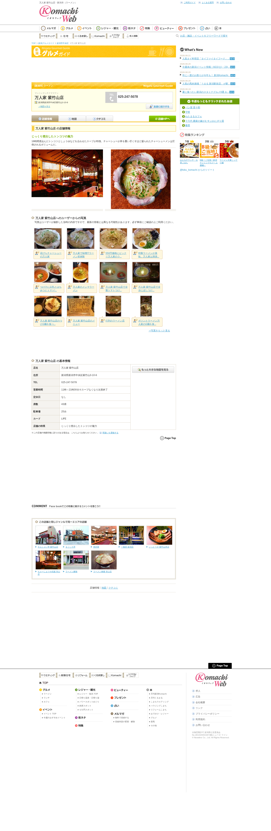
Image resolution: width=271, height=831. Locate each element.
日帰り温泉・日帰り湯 (89, 698)
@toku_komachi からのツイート (197, 170)
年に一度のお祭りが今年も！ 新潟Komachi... (206, 75)
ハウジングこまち (159, 706)
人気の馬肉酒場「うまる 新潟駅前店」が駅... (206, 83)
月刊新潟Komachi (159, 694)
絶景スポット (85, 706)
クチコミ (113, 587)
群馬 (153, 722)
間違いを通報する (110, 433)
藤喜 (187, 125)
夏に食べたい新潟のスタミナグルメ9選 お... (205, 92)
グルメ (154, 718)
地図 (104, 587)
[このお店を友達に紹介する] (159, 105)
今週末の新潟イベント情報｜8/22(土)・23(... (206, 67)
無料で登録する (122, 718)
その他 (154, 725)
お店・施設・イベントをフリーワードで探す (204, 35)
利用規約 (200, 719)
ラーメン (48, 694)
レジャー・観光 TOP (88, 694)
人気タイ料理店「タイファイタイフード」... (205, 58)
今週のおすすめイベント (54, 718)
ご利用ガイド (190, 2)
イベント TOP (50, 714)
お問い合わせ (226, 2)
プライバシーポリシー (207, 713)
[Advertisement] (104, 69)
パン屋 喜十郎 (192, 107)
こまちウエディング (160, 702)
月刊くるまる (157, 698)
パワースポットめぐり (89, 702)
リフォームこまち (159, 710)
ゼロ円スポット (86, 710)
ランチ (47, 698)
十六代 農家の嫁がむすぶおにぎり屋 (204, 121)
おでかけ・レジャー (160, 714)
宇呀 (187, 112)
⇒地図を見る (44, 106)
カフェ (47, 702)
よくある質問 (208, 2)
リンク (199, 708)
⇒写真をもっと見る (159, 330)
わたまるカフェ (193, 116)
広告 (198, 696)
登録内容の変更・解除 (125, 722)
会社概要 (200, 702)
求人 (198, 691)
